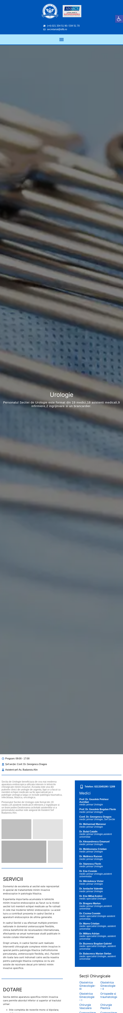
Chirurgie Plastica (106, 1006)
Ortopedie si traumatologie (109, 995)
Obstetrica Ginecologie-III (87, 985)
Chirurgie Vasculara (85, 1006)
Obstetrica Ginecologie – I (86, 997)
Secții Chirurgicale (94, 976)
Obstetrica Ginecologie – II (107, 985)
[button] (119, 19)
